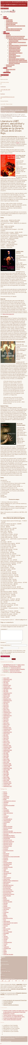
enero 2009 (6, 762)
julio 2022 (5, 690)
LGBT (4, 870)
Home (5, 17)
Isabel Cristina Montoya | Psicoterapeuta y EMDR (13, 665)
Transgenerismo (7, 942)
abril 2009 (5, 757)
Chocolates (6, 810)
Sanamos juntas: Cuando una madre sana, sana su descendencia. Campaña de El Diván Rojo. (15, 1011)
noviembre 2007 (7, 783)
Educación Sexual (7, 844)
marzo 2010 (6, 741)
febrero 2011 (6, 724)
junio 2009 (6, 754)
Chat (4, 807)
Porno (4, 910)
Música (5, 898)
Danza (5, 823)
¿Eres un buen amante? (16, 672)
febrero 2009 (6, 760)
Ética (4, 852)
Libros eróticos (7, 877)
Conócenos (6, 33)
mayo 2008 (6, 774)
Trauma (5, 944)
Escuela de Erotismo (8, 850)
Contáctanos (6, 72)
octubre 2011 (6, 714)
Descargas (6, 834)
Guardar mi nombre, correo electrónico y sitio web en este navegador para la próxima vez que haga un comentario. (13, 652)
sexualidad (6, 933)
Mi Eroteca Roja (7, 892)
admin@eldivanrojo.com (9, 664)
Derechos (5, 829)
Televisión (5, 938)
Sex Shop (5, 670)
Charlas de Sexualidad (8, 805)
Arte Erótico (6, 796)
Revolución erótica (8, 918)
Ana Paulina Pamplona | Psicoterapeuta (18, 45)
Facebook (5, 859)
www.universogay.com (8, 314)
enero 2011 (6, 726)
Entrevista (5, 847)
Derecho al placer (7, 828)
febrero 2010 (6, 742)
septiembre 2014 (7, 693)
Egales (17, 142)
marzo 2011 (6, 723)
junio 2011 (6, 718)
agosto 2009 (6, 751)
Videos (5, 953)
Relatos (5, 915)
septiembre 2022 (7, 688)
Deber (4, 825)
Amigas (5, 795)
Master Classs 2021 (10, 69)
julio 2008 (5, 771)
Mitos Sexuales (7, 895)
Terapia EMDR (9, 21)
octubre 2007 (6, 785)
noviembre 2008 (7, 765)
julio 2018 (5, 691)
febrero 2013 (6, 696)
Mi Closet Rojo (7, 888)
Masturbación (6, 882)
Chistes (5, 808)
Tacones (5, 936)
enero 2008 (6, 780)
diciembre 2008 (7, 763)
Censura (5, 804)
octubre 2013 (6, 694)
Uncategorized (7, 948)
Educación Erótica (7, 843)
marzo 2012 (6, 709)
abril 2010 (5, 739)
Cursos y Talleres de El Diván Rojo (14, 29)
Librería (5, 874)
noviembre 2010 (7, 729)
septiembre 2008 (7, 768)
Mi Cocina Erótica (7, 889)
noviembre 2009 (7, 747)
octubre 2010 (6, 730)
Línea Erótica (6, 879)
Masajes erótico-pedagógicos (10, 880)
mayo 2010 (6, 738)
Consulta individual (8, 1002)
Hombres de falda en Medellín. (17, 669)
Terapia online (9, 20)
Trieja (4, 945)
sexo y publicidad (7, 932)
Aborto (5, 792)
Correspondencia (7, 819)
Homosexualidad (7, 862)
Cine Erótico (6, 811)
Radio (4, 914)
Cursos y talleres (7, 1003)
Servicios (5, 18)
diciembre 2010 (7, 727)
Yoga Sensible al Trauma (11, 23)
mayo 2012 (6, 706)
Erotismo (5, 849)
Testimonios (9, 66)
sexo (4, 927)
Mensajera (6, 883)
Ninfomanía (6, 900)
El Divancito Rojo (7, 846)
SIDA (4, 935)
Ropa (4, 920)
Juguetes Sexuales (8, 867)
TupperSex (6, 947)
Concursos (6, 816)
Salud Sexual (6, 924)
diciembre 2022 (7, 685)
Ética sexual (6, 853)
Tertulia (5, 939)
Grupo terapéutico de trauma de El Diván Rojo (15, 1000)
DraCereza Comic (7, 840)
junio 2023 (6, 684)
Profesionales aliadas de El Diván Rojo (15, 38)
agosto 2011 (6, 717)
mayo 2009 (6, 756)
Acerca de (8, 35)
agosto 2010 (6, 733)
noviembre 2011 (7, 712)
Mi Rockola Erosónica (8, 894)
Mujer (4, 897)
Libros (7, 71)
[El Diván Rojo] (8, 12)
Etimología (6, 855)
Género (5, 861)
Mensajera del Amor (8, 885)
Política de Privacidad (6, 1041)
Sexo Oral (5, 930)
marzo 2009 (6, 759)
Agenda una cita (5, 8)
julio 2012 (5, 703)
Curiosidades (6, 822)
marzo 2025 (6, 678)
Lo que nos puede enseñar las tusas (12, 1018)
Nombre (3, 642)
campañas (5, 802)
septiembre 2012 (7, 700)
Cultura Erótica (7, 820)
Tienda (5, 68)
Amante (5, 793)
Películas (5, 903)
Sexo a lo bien (6, 929)
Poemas (5, 906)
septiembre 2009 (7, 750)
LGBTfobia (6, 871)
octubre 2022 (6, 687)
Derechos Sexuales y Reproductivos (12, 832)
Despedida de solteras (9, 835)
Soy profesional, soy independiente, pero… (14, 1016)
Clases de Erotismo (8, 813)
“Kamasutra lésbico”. (16, 667)
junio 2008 (6, 772)
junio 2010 (6, 736)
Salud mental (6, 921)
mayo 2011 (6, 720)
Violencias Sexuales (8, 954)
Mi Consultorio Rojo (8, 891)
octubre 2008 (6, 766)
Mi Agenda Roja (7, 886)
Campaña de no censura (9, 801)
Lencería (5, 868)
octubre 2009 (6, 748)
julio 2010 (5, 735)
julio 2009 (5, 753)
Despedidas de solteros (9, 837)
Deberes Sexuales (7, 826)
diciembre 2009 (7, 745)
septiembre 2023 (7, 679)
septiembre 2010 (7, 732)
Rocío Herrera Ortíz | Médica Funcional (18, 60)
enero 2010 (6, 744)
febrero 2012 (6, 711)
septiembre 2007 (7, 786)
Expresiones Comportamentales (11, 856)
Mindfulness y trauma (8, 1013)
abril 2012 (5, 708)
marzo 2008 (6, 777)
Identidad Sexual (7, 864)
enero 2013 (6, 697)
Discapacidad (6, 838)
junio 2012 (6, 705)
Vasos (4, 950)
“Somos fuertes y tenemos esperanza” (13, 1015)
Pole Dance (6, 909)
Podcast (5, 904)
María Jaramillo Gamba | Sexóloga (16, 59)
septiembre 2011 (7, 715)
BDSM (4, 799)
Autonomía (6, 798)
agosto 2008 (6, 769)
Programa (5, 912)
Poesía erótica (6, 907)
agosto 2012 (6, 702)
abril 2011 (5, 721)
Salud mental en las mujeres (10, 923)
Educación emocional (8, 841)
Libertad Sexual (7, 873)
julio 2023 (5, 682)
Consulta (5, 817)
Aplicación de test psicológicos (13, 30)
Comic (4, 814)
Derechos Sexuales (8, 831)
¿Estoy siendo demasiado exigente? (12, 1019)
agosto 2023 (6, 681)
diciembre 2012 (7, 699)
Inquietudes (6, 865)
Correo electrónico (6, 645)
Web (2, 648)
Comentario (4, 629)
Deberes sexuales (10, 65)
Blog (4, 32)
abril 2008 (5, 775)
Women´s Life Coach (10, 24)
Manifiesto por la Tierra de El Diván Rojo (15, 36)
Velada (5, 951)
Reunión (5, 917)
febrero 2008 (6, 778)
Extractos (5, 858)
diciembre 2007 (7, 782)
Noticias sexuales (7, 901)
